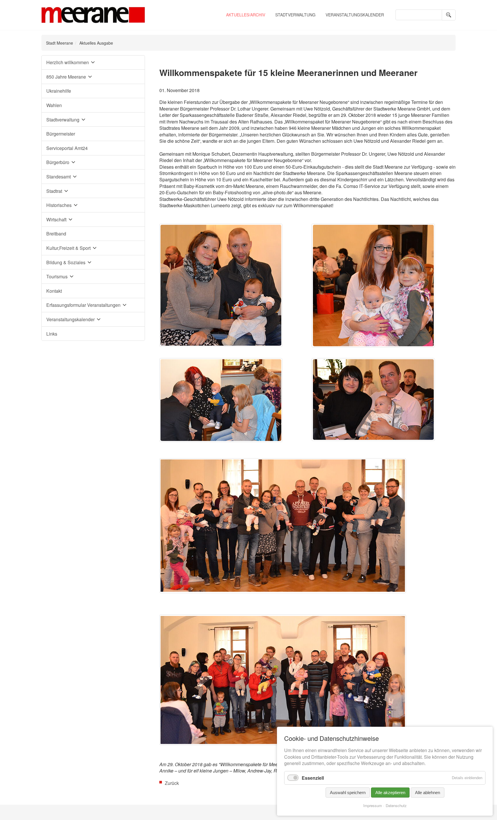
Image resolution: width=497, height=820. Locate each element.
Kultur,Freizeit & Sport (68, 248)
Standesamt (58, 176)
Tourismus (57, 276)
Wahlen (54, 105)
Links (51, 333)
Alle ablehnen (427, 792)
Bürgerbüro (57, 162)
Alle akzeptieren (390, 792)
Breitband (56, 233)
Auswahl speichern (348, 792)
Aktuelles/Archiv (245, 15)
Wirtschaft (56, 219)
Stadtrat (54, 191)
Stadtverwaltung (295, 15)
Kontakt (54, 291)
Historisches (59, 205)
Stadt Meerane (59, 43)
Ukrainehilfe (58, 90)
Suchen (449, 14)
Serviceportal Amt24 (67, 148)
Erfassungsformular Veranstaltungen (83, 305)
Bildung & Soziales (65, 262)
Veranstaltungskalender (355, 15)
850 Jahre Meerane (66, 76)
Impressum (372, 805)
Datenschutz (396, 805)
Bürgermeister (60, 133)
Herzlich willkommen (67, 62)
